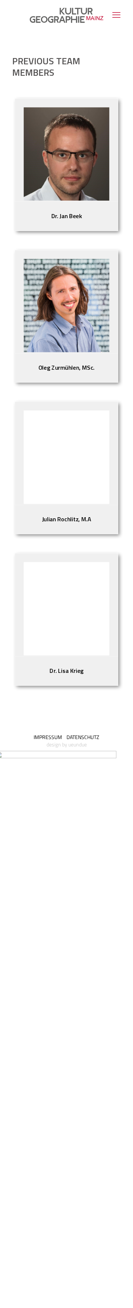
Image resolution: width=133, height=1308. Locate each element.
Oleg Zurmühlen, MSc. (66, 367)
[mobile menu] (116, 15)
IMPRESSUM (48, 737)
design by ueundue (67, 744)
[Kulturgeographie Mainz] (66, 15)
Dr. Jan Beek (66, 216)
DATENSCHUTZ (82, 737)
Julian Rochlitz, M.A (66, 519)
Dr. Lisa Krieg (66, 670)
